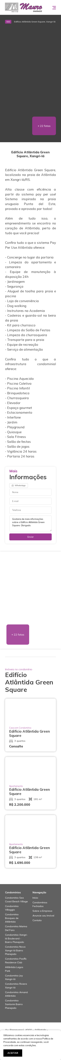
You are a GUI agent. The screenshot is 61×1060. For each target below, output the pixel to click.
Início (35, 897)
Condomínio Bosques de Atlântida (12, 918)
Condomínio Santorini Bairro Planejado (14, 1004)
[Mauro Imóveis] (23, 7)
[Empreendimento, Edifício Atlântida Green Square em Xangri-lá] (30, 31)
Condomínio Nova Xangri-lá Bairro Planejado (15, 950)
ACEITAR (12, 1052)
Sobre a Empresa (42, 910)
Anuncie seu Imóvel (43, 915)
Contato (37, 920)
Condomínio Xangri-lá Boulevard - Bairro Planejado (16, 938)
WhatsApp (20, 485)
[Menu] (54, 7)
